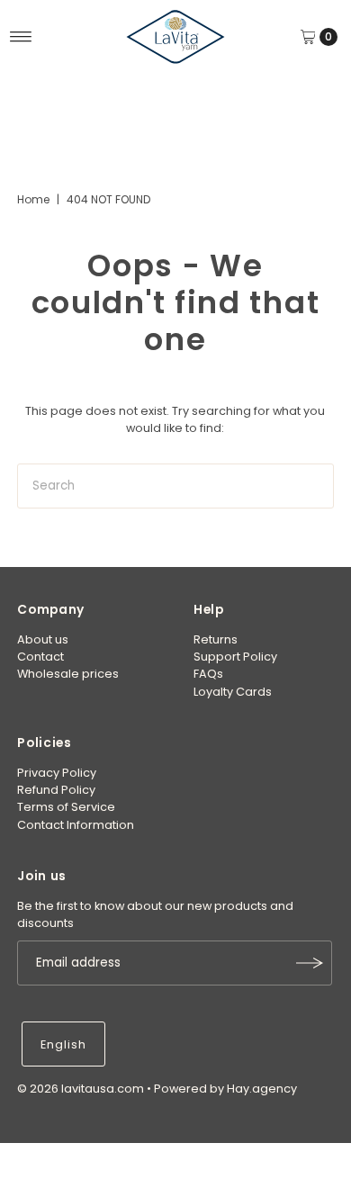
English (63, 1044)
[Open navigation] (21, 36)
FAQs (208, 673)
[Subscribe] (309, 963)
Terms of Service (66, 806)
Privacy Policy (56, 772)
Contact (40, 656)
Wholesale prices (68, 673)
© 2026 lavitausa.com (80, 1088)
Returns (216, 639)
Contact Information (75, 824)
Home (33, 199)
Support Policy (235, 656)
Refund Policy (56, 789)
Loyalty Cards (233, 691)
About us (42, 639)
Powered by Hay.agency (225, 1088)
